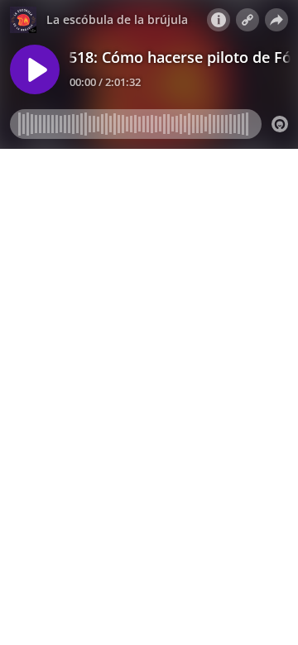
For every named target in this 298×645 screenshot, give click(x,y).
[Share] (276, 19)
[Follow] (247, 19)
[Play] (35, 69)
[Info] (218, 19)
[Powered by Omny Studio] (280, 124)
